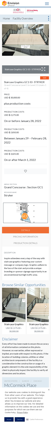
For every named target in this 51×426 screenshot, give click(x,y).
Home (6, 18)
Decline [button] (19, 419)
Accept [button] (9, 419)
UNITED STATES (10, 381)
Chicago (37, 381)
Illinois (25, 381)
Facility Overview (23, 18)
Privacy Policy (22, 412)
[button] (35, 419)
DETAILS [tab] (25, 230)
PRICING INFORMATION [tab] (25, 236)
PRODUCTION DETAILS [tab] (25, 243)
